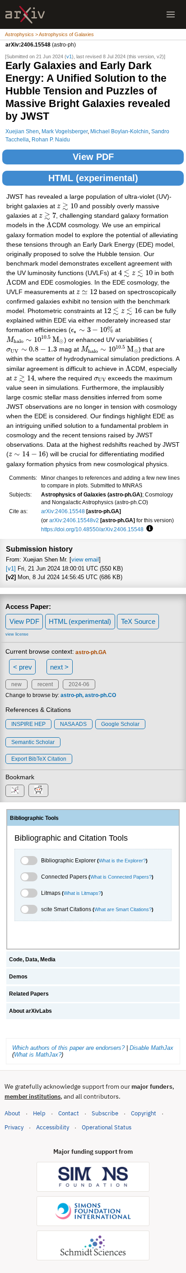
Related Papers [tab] (29, 994)
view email (85, 559)
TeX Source (138, 621)
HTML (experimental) (93, 178)
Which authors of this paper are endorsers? (68, 1047)
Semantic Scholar (33, 742)
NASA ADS (73, 724)
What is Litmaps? (82, 893)
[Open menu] (171, 14)
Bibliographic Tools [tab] (34, 818)
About (12, 1113)
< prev (22, 667)
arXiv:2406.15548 (63, 511)
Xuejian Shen (22, 131)
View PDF (93, 157)
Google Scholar (120, 724)
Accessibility (52, 1127)
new (16, 684)
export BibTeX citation (38, 759)
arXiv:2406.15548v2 (74, 520)
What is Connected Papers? (121, 877)
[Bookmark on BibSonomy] (14, 791)
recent (45, 684)
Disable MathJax (151, 1047)
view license (16, 634)
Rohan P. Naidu (51, 139)
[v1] (11, 568)
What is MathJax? (37, 1054)
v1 (69, 56)
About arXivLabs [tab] (30, 1011)
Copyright (143, 1113)
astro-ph (71, 695)
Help (39, 1113)
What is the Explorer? (122, 860)
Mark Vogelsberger (65, 131)
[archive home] (25, 14)
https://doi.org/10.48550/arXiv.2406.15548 (92, 529)
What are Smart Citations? (123, 909)
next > (59, 667)
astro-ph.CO (100, 695)
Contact (68, 1113)
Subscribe (105, 1113)
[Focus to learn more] (148, 529)
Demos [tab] (18, 976)
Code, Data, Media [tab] (32, 959)
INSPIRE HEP (28, 724)
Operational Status (106, 1127)
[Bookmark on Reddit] (38, 790)
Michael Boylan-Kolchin (119, 131)
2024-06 (79, 684)
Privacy (14, 1127)
